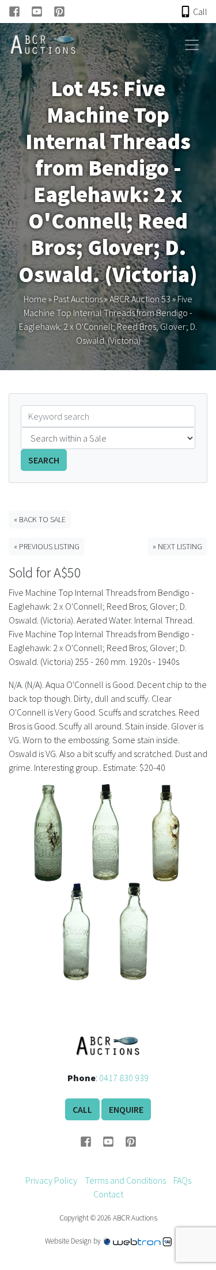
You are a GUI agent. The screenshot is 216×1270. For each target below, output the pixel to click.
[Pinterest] (59, 11)
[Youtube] (42, 11)
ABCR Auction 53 (139, 299)
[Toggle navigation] (191, 45)
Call (82, 1109)
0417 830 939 (124, 1077)
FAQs (182, 1180)
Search (43, 460)
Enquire (126, 1109)
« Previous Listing (46, 546)
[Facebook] (20, 11)
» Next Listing (177, 546)
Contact (108, 1194)
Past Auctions (78, 299)
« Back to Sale (40, 519)
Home (35, 299)
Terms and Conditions (125, 1180)
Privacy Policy (51, 1180)
